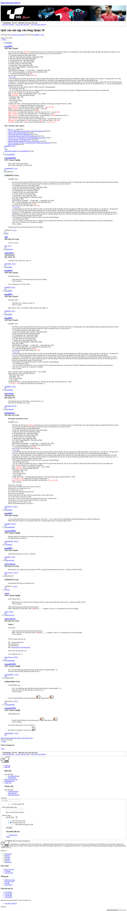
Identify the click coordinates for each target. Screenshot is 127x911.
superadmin (7, 264)
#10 (5, 508)
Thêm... (8, 837)
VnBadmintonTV (9, 781)
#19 (5, 703)
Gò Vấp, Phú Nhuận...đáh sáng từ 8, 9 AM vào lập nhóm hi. (26, 131)
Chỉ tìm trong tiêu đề (18, 804)
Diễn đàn (7, 767)
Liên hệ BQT (8, 885)
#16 (5, 613)
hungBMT (36, 35)
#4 (5, 247)
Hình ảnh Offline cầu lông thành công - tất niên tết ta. (24, 141)
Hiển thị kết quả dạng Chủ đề (24, 824)
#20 (5, 735)
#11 (5, 525)
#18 (5, 676)
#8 (5, 388)
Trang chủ (7, 765)
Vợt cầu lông (8, 892)
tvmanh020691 (24, 151)
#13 (5, 558)
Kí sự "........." (12, 129)
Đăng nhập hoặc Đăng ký (11, 3)
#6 (5, 289)
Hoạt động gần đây (13, 795)
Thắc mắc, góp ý (9, 881)
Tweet (2, 748)
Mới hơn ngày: (6, 815)
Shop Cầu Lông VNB (10, 779)
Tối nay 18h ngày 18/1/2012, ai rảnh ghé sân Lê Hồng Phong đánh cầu (29, 143)
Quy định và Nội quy (10, 903)
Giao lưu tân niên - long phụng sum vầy (20, 139)
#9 (5, 407)
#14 (5, 574)
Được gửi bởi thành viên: (9, 807)
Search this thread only (18, 821)
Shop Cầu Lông (9, 869)
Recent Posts (12, 778)
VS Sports (7, 871)
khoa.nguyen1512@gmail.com (21, 647)
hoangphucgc (9, 413)
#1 (5, 148)
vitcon (6, 593)
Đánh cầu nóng (12, 144)
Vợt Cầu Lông (8, 873)
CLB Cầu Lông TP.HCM (18, 35)
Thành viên (7, 783)
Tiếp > (5, 39)
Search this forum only (18, 822)
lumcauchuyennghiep (10, 151)
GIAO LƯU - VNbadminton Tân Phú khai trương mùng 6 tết (26, 138)
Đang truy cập (12, 793)
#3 (5, 232)
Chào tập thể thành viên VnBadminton (19, 134)
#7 (5, 313)
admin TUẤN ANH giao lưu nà (17, 133)
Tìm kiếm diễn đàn (13, 776)
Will (6, 237)
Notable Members (13, 791)
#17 (5, 659)
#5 (5, 265)
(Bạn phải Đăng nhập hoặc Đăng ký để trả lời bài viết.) (17, 738)
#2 (5, 170)
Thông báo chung (9, 880)
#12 (5, 543)
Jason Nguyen (9, 564)
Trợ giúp (6, 883)
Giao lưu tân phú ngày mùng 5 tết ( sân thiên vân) (22, 136)
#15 (5, 588)
